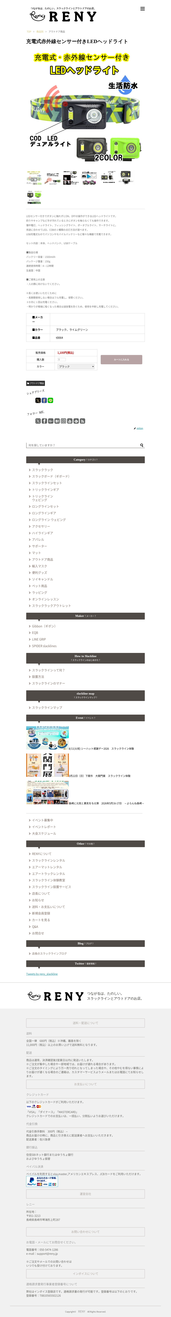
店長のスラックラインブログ (49, 953)
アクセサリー (41, 526)
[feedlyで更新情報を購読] (76, 421)
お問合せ (38, 933)
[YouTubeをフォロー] (69, 421)
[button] (142, 445)
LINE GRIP (39, 639)
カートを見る (41, 919)
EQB (35, 632)
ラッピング (39, 592)
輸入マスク (39, 566)
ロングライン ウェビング (49, 519)
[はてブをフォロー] (57, 421)
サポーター (39, 546)
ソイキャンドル (42, 579)
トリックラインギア (45, 489)
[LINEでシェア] (50, 400)
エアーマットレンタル (47, 867)
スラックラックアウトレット (51, 605)
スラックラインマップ (47, 707)
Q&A (35, 926)
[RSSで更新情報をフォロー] (82, 421)
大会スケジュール (44, 833)
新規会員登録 (41, 913)
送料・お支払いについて (48, 906)
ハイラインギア (42, 533)
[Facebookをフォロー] (44, 421)
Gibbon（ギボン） (44, 626)
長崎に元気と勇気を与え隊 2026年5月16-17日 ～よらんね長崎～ (106, 803)
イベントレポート (44, 826)
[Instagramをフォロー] (63, 421)
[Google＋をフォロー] (50, 421)
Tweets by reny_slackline (42, 974)
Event (85, 717)
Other (85, 843)
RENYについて (42, 853)
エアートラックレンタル (48, 873)
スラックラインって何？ (48, 670)
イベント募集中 (42, 820)
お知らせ (38, 900)
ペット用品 (39, 585)
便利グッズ (39, 572)
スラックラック (42, 469)
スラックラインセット (47, 483)
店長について (41, 893)
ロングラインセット (45, 506)
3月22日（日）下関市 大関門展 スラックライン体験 (99, 776)
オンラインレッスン (45, 599)
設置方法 (38, 676)
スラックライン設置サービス (51, 886)
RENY (81, 1311)
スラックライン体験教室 (48, 880)
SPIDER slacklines (44, 645)
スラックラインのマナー (48, 683)
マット (36, 552)
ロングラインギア (44, 513)
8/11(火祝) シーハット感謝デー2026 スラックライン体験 (101, 748)
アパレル (38, 539)
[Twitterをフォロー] (38, 421)
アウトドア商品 (37, 383)
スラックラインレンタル (48, 860)
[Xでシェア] (38, 400)
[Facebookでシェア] (44, 400)
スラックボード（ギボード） (51, 476)
